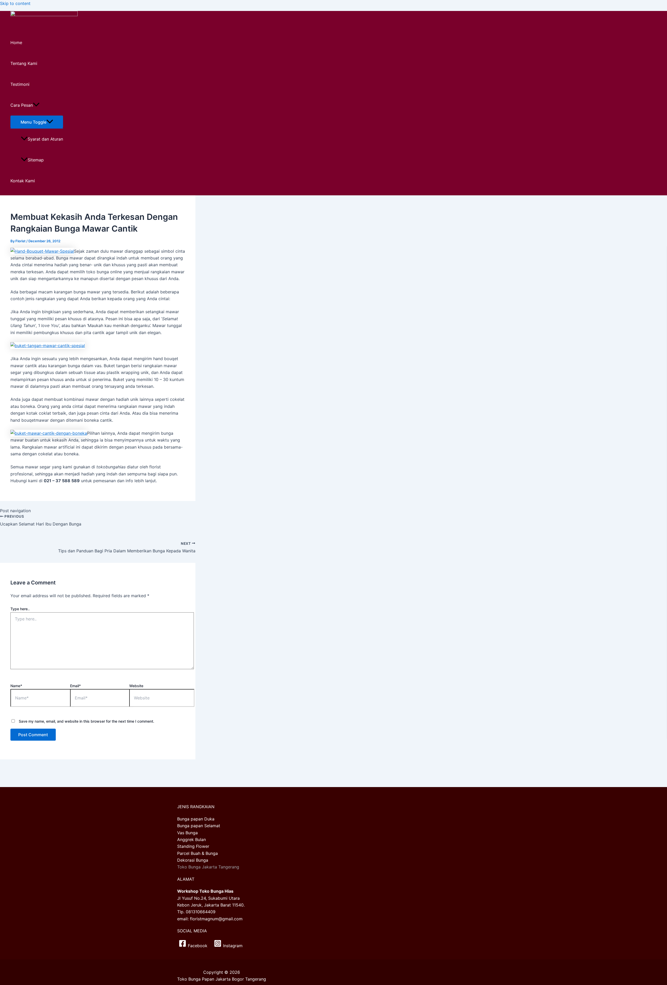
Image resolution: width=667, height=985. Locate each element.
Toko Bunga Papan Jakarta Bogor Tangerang (221, 979)
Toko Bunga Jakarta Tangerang (208, 866)
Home (16, 42)
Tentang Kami (23, 63)
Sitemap (36, 159)
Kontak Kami (22, 180)
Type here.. (20, 609)
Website (136, 686)
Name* (16, 686)
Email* (75, 686)
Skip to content (15, 3)
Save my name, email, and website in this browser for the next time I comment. (86, 721)
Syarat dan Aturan (45, 139)
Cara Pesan (21, 105)
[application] (36, 105)
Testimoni (19, 84)
